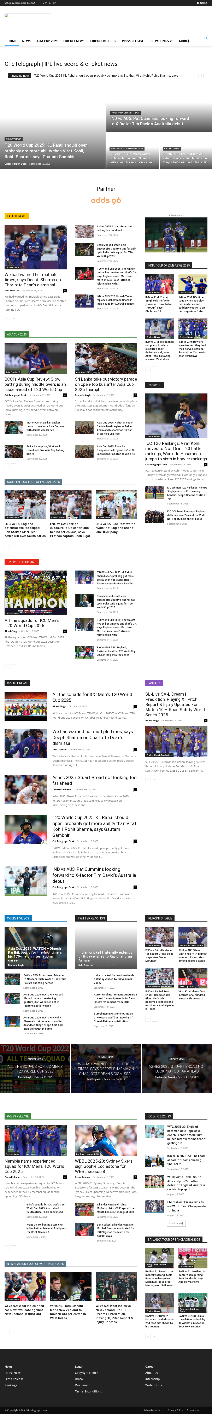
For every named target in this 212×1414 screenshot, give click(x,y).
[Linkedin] (203, 3)
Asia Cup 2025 (47, 41)
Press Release (133, 41)
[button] (206, 38)
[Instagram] (201, 3)
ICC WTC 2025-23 (161, 41)
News (26, 41)
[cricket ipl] (106, 201)
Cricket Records (103, 41)
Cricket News (73, 41)
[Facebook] (198, 3)
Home (11, 41)
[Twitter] (206, 3)
